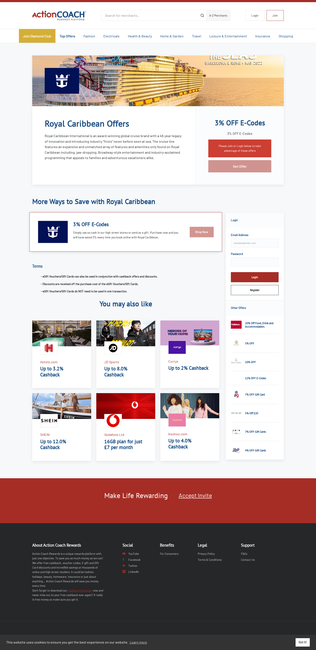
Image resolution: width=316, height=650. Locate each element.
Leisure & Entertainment (228, 36)
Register (254, 290)
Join (275, 15)
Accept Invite (195, 495)
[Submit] (202, 15)
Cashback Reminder (80, 590)
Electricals (111, 36)
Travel (196, 36)
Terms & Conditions (210, 559)
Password (237, 254)
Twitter (133, 565)
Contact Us (248, 559)
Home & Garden (172, 36)
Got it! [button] (303, 642)
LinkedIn (133, 571)
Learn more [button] (138, 642)
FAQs (244, 553)
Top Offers (67, 36)
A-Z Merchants (218, 15)
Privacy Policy (206, 553)
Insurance (262, 36)
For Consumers (169, 553)
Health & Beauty (140, 36)
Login (255, 15)
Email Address (239, 235)
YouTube (133, 553)
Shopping (286, 36)
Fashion (89, 36)
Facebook (134, 559)
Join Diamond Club (37, 36)
